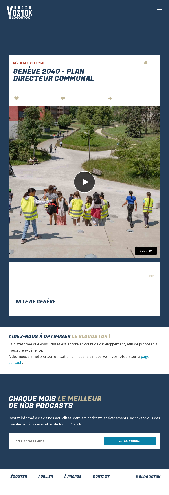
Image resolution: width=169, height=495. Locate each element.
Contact (101, 476)
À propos (72, 476)
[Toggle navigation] (159, 11)
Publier (45, 476)
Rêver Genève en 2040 (28, 63)
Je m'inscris (129, 441)
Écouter (18, 476)
